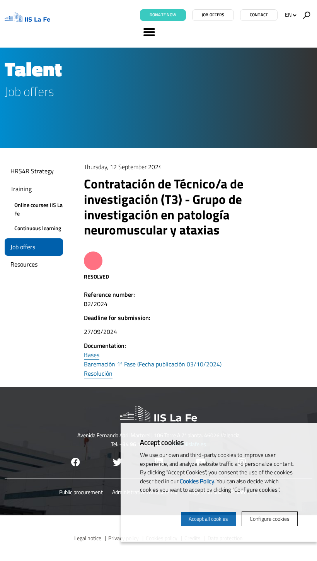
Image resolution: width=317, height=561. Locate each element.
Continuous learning (37, 228)
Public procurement (81, 492)
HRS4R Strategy (32, 171)
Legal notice (87, 538)
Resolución (98, 373)
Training (21, 188)
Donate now (163, 15)
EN (288, 14)
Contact (259, 15)
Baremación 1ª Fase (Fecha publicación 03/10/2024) (153, 364)
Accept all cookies (208, 519)
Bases (91, 354)
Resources (23, 264)
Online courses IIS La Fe (38, 209)
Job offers (213, 15)
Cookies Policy (197, 481)
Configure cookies (270, 519)
